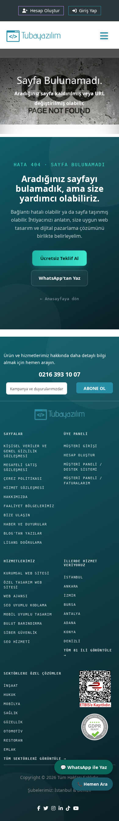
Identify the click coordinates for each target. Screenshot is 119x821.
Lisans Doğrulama (23, 543)
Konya (70, 632)
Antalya (72, 614)
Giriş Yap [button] (87, 10)
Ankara (71, 586)
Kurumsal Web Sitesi (26, 573)
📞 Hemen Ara (92, 784)
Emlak (10, 750)
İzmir (70, 596)
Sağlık (11, 713)
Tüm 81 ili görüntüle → (88, 653)
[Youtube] (76, 808)
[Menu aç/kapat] (103, 35)
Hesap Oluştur (79, 455)
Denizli (72, 641)
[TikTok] (68, 808)
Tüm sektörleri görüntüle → (35, 759)
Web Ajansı (16, 596)
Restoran (13, 740)
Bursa (70, 605)
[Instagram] (53, 808)
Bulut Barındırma (23, 624)
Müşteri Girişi (80, 446)
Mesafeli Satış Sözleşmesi (20, 467)
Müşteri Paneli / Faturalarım (83, 480)
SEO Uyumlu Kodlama (25, 605)
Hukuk (10, 695)
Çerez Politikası (23, 479)
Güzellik (13, 722)
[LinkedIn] (61, 808)
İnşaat (11, 686)
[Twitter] (45, 808)
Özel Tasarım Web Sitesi (23, 585)
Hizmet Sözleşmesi (24, 488)
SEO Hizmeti (17, 642)
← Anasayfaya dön (59, 298)
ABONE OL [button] (95, 388)
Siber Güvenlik (20, 633)
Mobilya (12, 704)
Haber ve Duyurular (25, 524)
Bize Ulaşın (17, 515)
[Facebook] (38, 808)
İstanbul (73, 577)
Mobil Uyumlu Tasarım (28, 614)
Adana (70, 623)
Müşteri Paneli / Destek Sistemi (83, 467)
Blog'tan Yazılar (23, 533)
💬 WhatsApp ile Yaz (83, 767)
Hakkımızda (16, 497)
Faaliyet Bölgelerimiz (29, 506)
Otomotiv (13, 731)
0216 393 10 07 (59, 374)
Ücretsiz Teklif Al (59, 258)
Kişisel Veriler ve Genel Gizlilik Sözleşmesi (25, 451)
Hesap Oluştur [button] (44, 10)
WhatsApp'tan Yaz (59, 278)
